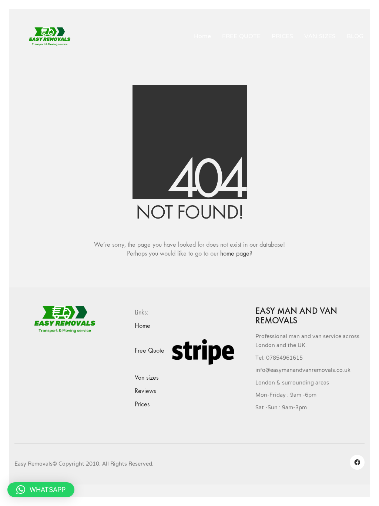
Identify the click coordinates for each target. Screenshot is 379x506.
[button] (40, 489)
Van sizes (146, 378)
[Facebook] (357, 462)
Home (142, 326)
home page (234, 253)
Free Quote (149, 350)
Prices (142, 404)
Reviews (145, 391)
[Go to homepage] (53, 36)
